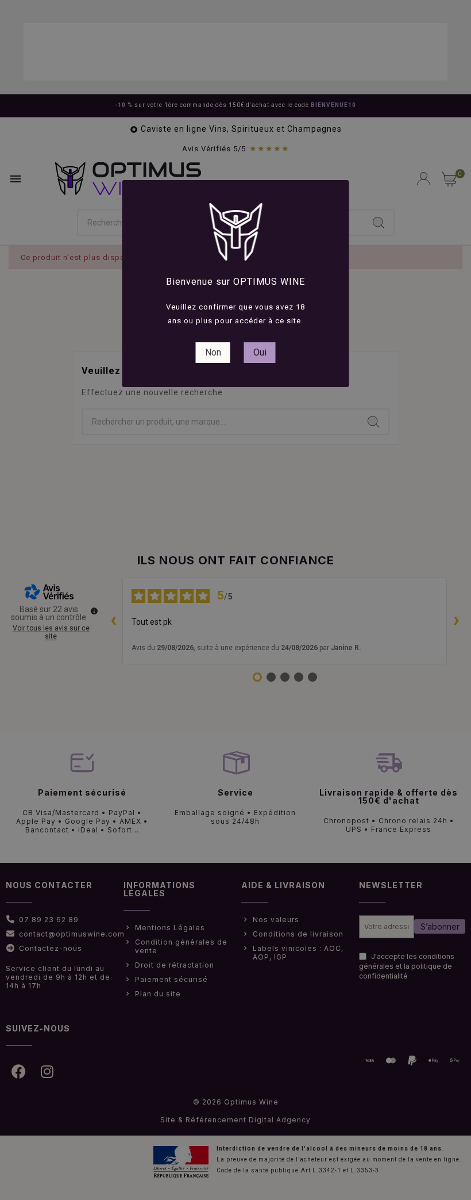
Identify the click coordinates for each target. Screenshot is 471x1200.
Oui (260, 352)
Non (213, 352)
